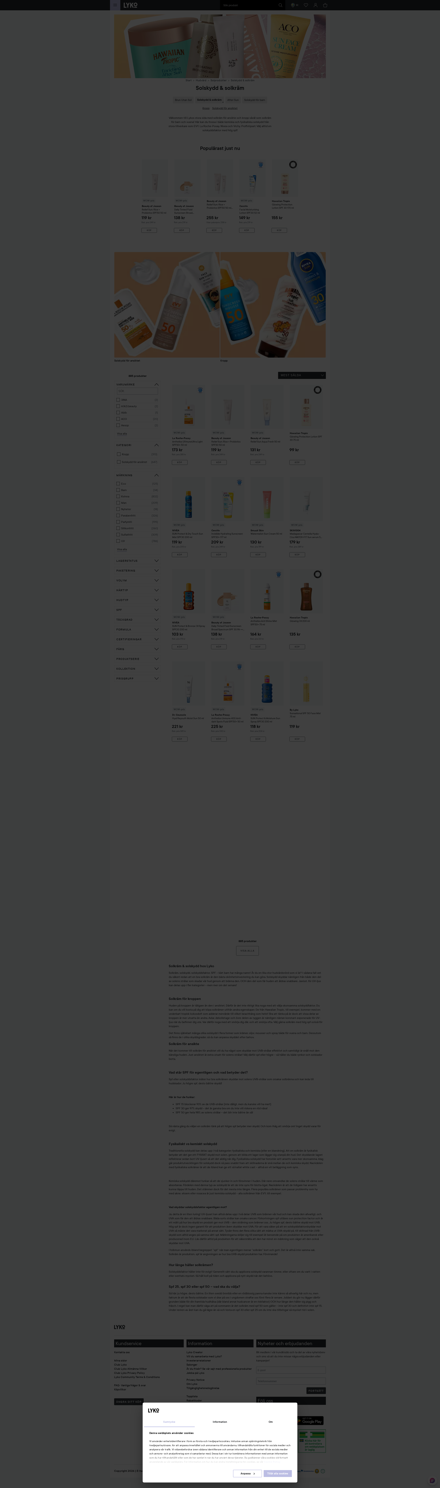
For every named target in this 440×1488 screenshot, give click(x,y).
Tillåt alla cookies (277, 1473)
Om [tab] (271, 1421)
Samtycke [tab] (169, 1421)
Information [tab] (220, 1421)
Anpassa (246, 1473)
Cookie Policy (272, 1461)
